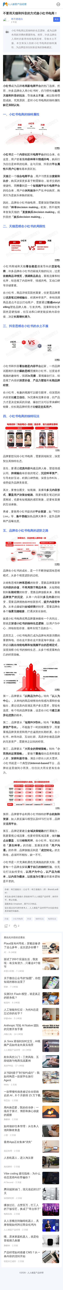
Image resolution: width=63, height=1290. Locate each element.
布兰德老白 (17, 19)
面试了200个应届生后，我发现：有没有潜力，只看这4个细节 (22, 963)
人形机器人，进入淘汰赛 (18, 1157)
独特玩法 (40, 919)
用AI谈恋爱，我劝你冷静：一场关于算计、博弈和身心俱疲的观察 (21, 1111)
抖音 (29, 919)
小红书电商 (18, 919)
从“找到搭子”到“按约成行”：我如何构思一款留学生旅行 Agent (21, 1076)
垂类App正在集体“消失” (18, 1142)
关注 (57, 19)
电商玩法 (52, 919)
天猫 (6, 919)
